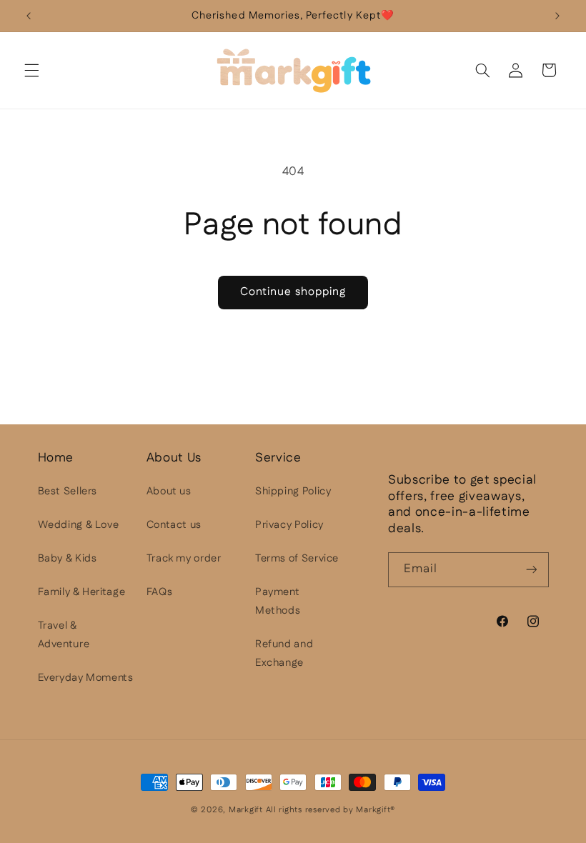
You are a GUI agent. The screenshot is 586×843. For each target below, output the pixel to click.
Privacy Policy (289, 524)
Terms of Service (297, 558)
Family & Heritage (82, 591)
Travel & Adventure (64, 635)
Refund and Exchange (284, 653)
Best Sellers (68, 491)
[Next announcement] (557, 15)
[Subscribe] (531, 569)
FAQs (159, 591)
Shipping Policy (293, 491)
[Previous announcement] (28, 15)
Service (278, 458)
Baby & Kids (67, 558)
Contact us (174, 524)
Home (56, 458)
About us (169, 491)
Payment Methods (277, 601)
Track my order (184, 558)
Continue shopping (293, 292)
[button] (31, 70)
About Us (174, 458)
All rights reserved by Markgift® (331, 810)
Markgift (246, 810)
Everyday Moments (86, 677)
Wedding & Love (78, 524)
